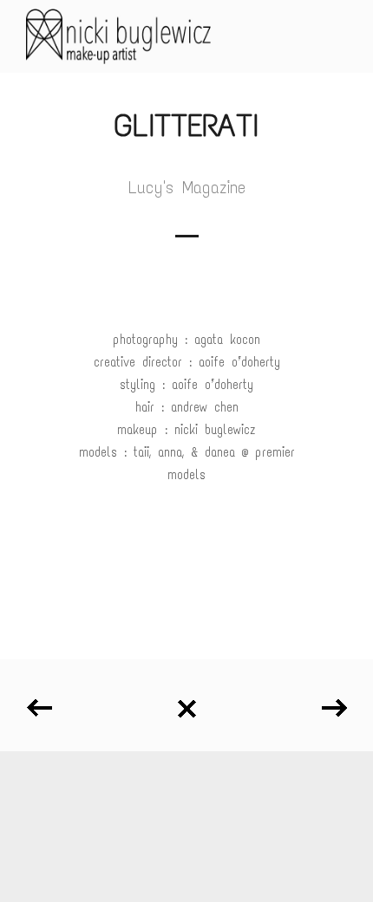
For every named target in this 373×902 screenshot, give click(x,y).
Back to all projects (186, 702)
